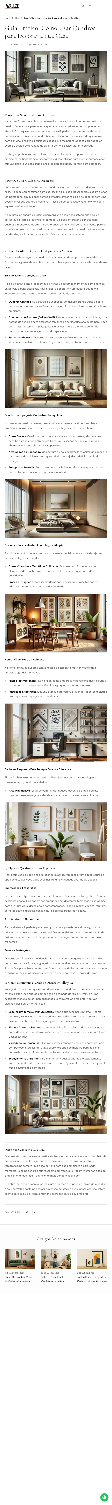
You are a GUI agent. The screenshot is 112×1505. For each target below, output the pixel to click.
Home (7, 18)
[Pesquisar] (82, 5)
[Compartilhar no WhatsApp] (26, 1212)
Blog (17, 18)
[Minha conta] (90, 5)
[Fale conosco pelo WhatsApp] (104, 1497)
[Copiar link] (35, 1212)
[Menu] (104, 5)
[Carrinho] (97, 5)
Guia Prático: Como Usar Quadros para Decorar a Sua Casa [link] (52, 18)
